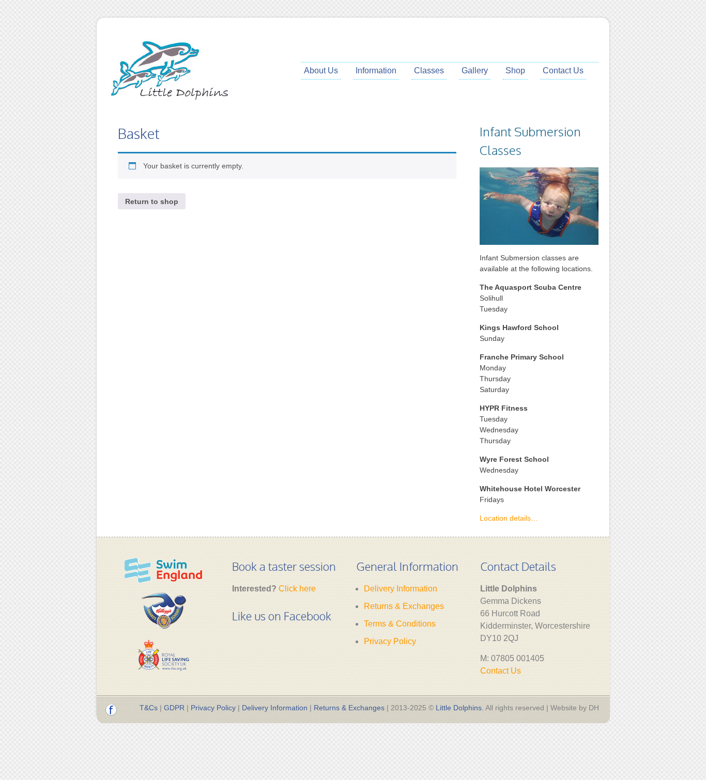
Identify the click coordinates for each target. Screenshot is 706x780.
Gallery (475, 70)
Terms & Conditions (400, 623)
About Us (321, 70)
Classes (429, 70)
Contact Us (563, 70)
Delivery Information (400, 588)
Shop (515, 70)
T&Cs (149, 708)
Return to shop (151, 201)
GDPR (174, 708)
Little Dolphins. (460, 708)
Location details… (509, 518)
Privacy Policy (390, 641)
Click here (297, 588)
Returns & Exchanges (404, 606)
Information (376, 70)
